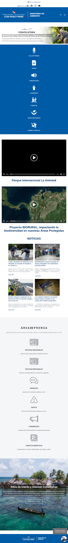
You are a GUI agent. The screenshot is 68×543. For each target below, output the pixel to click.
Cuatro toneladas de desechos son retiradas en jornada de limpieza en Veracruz (20, 263)
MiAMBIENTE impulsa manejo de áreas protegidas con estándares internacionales (47, 263)
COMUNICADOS (34, 80)
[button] (60, 15)
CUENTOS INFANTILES (34, 446)
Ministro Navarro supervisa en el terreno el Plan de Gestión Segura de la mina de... (20, 299)
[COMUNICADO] (34, 418)
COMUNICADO (34, 426)
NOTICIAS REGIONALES (34, 369)
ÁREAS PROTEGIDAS (34, 118)
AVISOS (34, 68)
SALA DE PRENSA (34, 56)
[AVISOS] (34, 399)
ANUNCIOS (34, 388)
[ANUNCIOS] (34, 380)
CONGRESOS (34, 93)
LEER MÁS (11, 274)
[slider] (32, 174)
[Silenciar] (61, 174)
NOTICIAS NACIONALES (34, 350)
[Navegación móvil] (64, 14)
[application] (34, 158)
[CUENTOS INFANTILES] (34, 438)
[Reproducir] (4, 174)
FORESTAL (34, 105)
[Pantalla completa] (64, 174)
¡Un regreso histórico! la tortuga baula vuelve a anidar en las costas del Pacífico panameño (46, 299)
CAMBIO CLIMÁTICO (34, 130)
